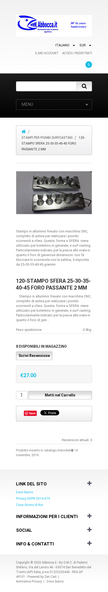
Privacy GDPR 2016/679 (33, 498)
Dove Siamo (24, 492)
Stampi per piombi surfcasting (47, 138)
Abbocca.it (49, 562)
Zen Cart (50, 577)
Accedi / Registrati (77, 53)
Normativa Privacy (29, 581)
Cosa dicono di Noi (29, 505)
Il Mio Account (46, 53)
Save (32, 413)
